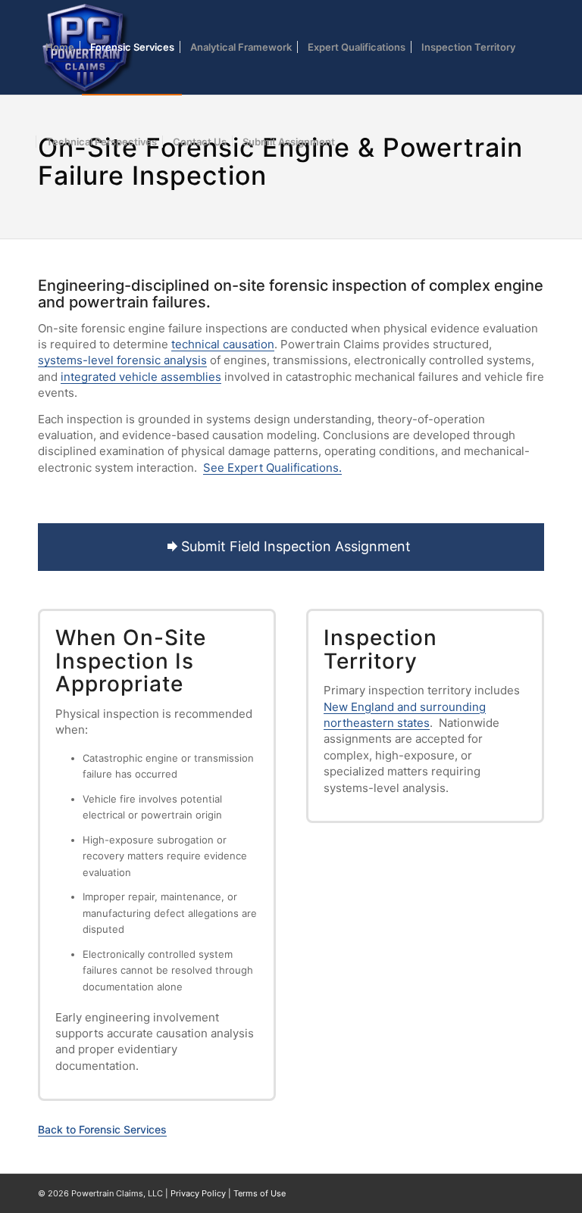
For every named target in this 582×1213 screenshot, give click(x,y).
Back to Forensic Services (102, 1129)
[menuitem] (60, 47)
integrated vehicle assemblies (141, 377)
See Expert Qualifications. (272, 467)
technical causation (222, 344)
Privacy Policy (198, 1193)
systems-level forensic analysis (122, 360)
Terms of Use (259, 1193)
